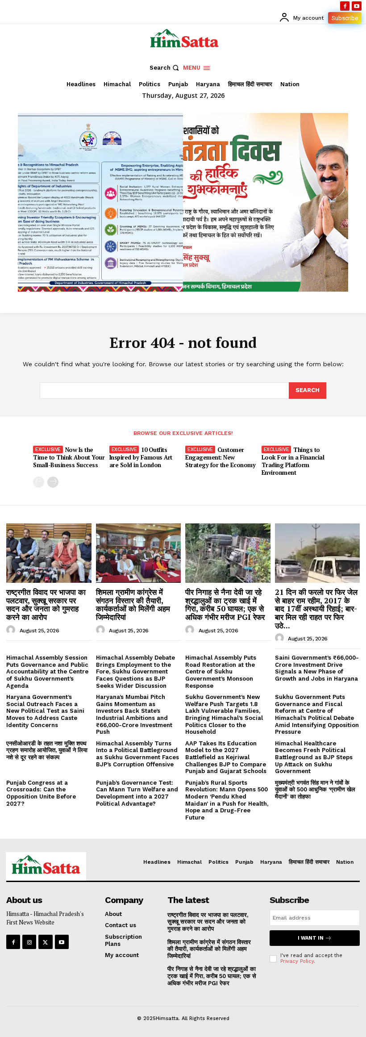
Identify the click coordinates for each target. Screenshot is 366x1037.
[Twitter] (45, 942)
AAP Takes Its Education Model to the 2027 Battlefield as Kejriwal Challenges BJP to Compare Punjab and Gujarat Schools (225, 757)
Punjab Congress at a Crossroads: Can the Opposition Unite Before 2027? (41, 793)
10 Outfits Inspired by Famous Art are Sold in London (140, 457)
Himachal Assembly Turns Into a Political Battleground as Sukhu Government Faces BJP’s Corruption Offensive (137, 754)
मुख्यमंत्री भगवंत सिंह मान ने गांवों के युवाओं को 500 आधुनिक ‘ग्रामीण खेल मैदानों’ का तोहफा (315, 789)
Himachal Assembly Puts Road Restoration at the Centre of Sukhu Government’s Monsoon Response (220, 671)
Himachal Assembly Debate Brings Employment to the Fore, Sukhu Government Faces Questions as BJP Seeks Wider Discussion (135, 671)
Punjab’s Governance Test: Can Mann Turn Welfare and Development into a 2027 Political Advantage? (137, 793)
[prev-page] (38, 482)
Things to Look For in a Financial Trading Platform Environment (293, 461)
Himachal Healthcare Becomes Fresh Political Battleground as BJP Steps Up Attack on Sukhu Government (314, 757)
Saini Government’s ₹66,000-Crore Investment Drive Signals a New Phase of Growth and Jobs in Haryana (317, 668)
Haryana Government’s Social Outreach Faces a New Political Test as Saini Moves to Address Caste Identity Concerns (45, 711)
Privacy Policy (297, 961)
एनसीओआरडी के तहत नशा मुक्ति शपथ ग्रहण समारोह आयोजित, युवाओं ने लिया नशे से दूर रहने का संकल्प (46, 750)
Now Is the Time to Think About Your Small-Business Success (68, 457)
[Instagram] (29, 942)
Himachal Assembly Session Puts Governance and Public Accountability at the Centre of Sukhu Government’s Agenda (47, 671)
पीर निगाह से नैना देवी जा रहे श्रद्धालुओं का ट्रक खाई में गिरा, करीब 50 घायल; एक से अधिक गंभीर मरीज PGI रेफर (225, 604)
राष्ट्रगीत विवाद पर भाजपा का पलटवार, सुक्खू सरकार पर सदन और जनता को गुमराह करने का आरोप (46, 604)
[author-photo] (12, 630)
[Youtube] (357, 6)
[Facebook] (345, 6)
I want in (311, 938)
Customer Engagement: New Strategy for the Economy (220, 457)
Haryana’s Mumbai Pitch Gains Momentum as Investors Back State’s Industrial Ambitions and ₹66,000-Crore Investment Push (134, 714)
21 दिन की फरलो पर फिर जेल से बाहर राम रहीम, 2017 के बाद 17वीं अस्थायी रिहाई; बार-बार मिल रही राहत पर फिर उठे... (316, 609)
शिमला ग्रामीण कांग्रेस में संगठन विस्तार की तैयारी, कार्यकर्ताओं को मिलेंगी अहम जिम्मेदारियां (133, 604)
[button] (165, 67)
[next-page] (52, 482)
